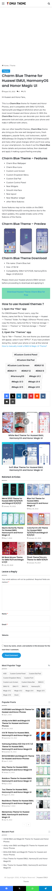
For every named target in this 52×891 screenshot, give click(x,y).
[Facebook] (6, 396)
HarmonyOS (18, 376)
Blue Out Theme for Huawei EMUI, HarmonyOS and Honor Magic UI (37, 502)
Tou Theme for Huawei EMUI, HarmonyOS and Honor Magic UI (16, 790)
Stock (16, 695)
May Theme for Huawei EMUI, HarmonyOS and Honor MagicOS (17, 768)
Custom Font (28, 678)
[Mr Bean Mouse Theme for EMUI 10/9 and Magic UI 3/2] (13, 548)
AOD (5, 673)
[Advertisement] (26, 36)
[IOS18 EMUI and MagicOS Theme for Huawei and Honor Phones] (43, 713)
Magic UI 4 (35, 381)
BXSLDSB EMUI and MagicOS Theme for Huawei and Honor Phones (18, 757)
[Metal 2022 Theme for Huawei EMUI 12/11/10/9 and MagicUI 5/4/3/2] (13, 489)
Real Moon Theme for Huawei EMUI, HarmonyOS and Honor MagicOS (18, 802)
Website (5, 635)
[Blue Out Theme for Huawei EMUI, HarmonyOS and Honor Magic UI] (38, 489)
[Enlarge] (47, 230)
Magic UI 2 (35, 376)
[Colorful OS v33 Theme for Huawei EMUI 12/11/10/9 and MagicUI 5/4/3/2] (38, 519)
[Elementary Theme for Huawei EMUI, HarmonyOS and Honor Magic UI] (43, 815)
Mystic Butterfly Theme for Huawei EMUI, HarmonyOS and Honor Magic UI (12, 531)
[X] (12, 396)
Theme (12, 66)
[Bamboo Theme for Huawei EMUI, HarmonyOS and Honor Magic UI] (43, 782)
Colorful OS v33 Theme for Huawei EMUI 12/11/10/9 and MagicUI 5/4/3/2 (37, 531)
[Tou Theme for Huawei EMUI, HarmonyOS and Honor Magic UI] (43, 793)
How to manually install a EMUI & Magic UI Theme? (24, 346)
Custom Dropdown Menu (12, 678)
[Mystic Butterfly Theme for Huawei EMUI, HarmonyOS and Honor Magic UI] (13, 519)
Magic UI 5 (18, 387)
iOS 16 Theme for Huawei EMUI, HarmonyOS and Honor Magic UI (16, 734)
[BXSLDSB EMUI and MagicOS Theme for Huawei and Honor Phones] (43, 759)
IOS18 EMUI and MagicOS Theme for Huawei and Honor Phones (18, 710)
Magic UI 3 (18, 381)
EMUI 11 (12, 371)
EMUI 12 (27, 371)
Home (6, 66)
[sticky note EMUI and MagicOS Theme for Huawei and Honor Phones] (43, 724)
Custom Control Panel (26, 354)
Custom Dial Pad (26, 360)
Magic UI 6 (34, 387)
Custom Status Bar (28, 682)
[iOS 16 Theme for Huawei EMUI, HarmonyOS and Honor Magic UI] (43, 736)
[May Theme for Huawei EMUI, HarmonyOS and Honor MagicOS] (43, 770)
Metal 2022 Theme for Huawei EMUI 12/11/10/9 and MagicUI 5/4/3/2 (12, 500)
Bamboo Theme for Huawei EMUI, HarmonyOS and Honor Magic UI (17, 779)
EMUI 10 (40, 365)
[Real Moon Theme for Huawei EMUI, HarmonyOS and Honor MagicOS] (43, 804)
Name (5, 614)
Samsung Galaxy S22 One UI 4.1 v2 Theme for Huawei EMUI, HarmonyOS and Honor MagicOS (17, 746)
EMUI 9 (40, 371)
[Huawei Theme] (16, 3)
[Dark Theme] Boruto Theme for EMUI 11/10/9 (37, 558)
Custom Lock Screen (19, 365)
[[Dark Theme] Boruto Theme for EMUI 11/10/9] (38, 548)
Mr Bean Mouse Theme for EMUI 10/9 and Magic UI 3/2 (13, 559)
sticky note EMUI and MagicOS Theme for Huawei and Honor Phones (16, 723)
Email (5, 624)
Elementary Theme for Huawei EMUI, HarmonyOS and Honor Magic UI (15, 814)
